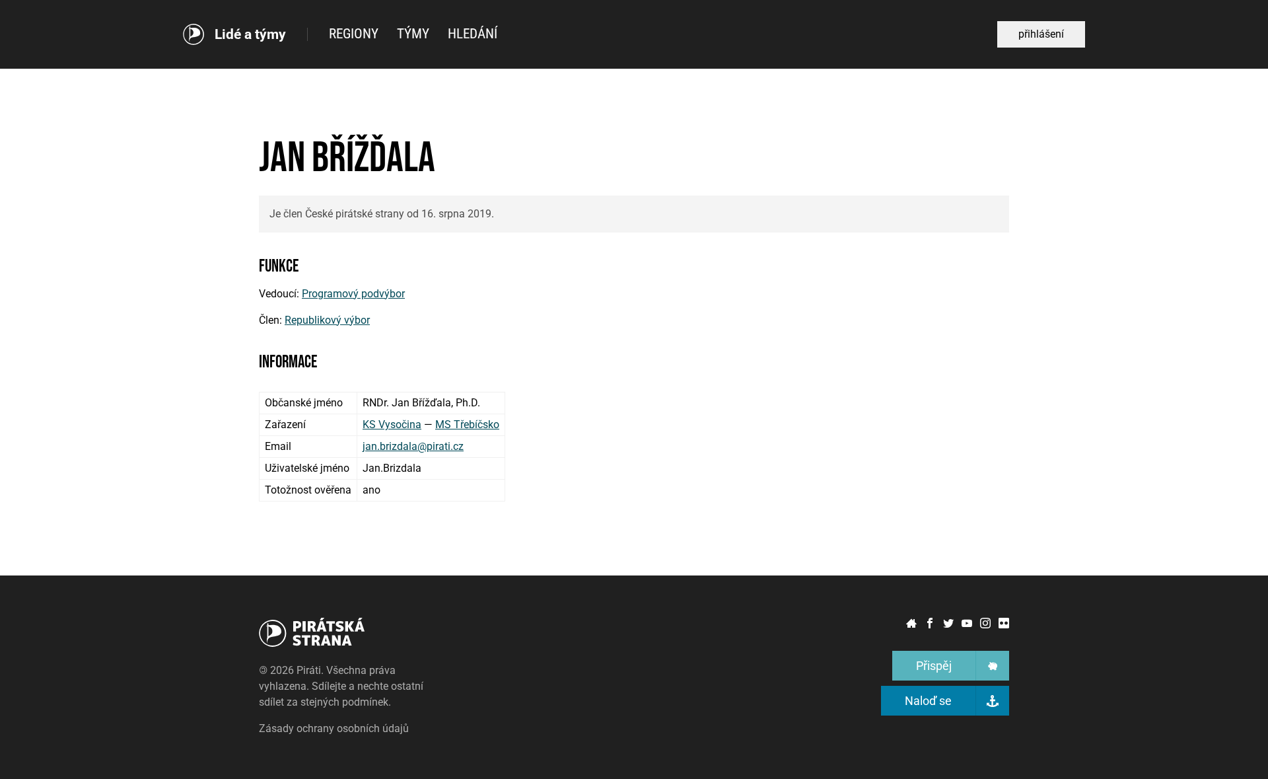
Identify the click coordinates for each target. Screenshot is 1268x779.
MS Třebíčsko (467, 424)
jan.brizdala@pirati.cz (413, 446)
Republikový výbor (327, 320)
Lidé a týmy (250, 35)
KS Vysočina (392, 424)
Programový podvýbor (353, 293)
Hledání (472, 34)
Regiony (353, 34)
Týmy (413, 34)
